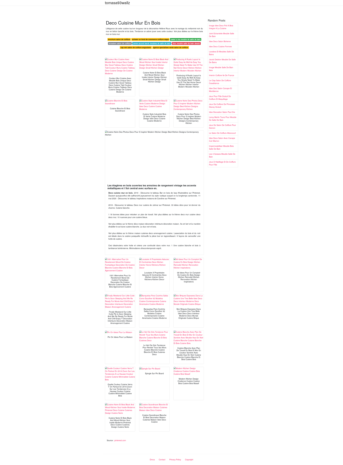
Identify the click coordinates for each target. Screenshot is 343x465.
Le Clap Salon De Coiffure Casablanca (220, 82)
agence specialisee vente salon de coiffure (170, 47)
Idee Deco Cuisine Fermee (220, 46)
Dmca (152, 459)
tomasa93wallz (117, 2)
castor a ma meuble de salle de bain (186, 39)
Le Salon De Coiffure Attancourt (222, 133)
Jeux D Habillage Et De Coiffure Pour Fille (222, 163)
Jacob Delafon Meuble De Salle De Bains (222, 61)
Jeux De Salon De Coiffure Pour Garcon (222, 126)
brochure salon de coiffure (119, 39)
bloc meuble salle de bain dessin (186, 43)
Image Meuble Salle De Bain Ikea (221, 69)
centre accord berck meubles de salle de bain (152, 43)
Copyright (189, 459)
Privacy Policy (175, 459)
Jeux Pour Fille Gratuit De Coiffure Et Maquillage (220, 97)
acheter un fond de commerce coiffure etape (150, 39)
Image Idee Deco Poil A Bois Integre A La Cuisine (221, 27)
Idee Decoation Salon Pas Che (222, 112)
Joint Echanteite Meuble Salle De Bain (221, 35)
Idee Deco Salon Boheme (220, 41)
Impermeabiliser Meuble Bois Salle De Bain (221, 147)
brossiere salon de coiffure (120, 43)
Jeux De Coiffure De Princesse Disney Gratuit (222, 105)
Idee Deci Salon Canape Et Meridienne (220, 89)
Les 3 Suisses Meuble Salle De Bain (222, 155)
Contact (162, 459)
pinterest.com (120, 440)
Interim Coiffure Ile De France (221, 75)
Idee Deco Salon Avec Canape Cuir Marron (222, 139)
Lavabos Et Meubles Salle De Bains (221, 53)
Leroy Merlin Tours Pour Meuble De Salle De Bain (222, 118)
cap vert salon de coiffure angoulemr (136, 47)
